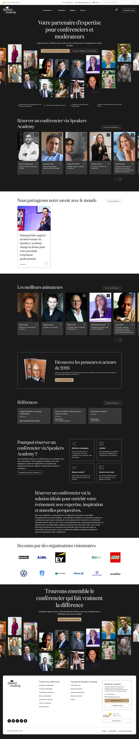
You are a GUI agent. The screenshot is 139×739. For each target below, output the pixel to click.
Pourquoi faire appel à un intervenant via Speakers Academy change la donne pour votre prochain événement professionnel (33, 247)
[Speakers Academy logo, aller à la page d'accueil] (10, 10)
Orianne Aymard (96, 164)
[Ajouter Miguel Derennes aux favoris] (60, 295)
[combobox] (118, 2)
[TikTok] (17, 721)
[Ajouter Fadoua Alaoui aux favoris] (36, 295)
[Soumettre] (134, 2)
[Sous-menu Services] (87, 10)
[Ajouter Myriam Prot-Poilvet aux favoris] (84, 135)
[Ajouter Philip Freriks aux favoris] (84, 295)
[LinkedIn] (21, 721)
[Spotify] (25, 721)
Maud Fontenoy (120, 164)
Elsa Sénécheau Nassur (98, 325)
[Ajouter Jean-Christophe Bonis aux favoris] (36, 135)
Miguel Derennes (48, 325)
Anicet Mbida (119, 325)
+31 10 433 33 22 (68, 2)
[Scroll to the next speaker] (120, 179)
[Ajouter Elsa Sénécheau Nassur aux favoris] (108, 295)
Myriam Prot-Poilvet (73, 164)
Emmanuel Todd (48, 164)
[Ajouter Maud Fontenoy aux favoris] (132, 135)
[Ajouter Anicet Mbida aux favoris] (132, 295)
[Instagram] (9, 721)
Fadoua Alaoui (23, 325)
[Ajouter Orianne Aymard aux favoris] (108, 135)
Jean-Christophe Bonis (26, 164)
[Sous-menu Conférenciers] (53, 10)
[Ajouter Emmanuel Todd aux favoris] (60, 135)
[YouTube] (13, 721)
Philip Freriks (71, 325)
